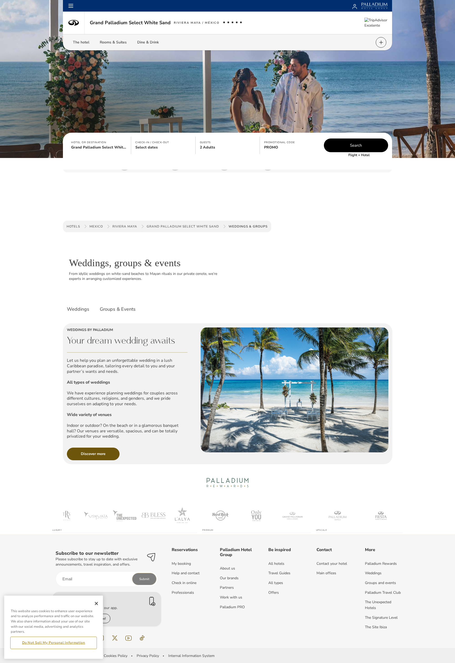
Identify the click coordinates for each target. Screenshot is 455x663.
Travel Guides (279, 573)
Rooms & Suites (113, 42)
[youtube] (128, 638)
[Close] (96, 603)
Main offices (326, 573)
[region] (53, 627)
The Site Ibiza (376, 627)
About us (227, 568)
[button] (99, 145)
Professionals (183, 592)
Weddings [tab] (78, 309)
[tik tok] (142, 638)
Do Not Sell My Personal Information (53, 642)
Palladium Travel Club (383, 592)
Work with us (231, 597)
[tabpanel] (227, 390)
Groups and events (380, 582)
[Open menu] (71, 6)
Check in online (184, 582)
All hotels (276, 563)
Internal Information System (191, 655)
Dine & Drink (148, 42)
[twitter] (114, 638)
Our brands (229, 578)
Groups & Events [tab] (118, 309)
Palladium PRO (232, 607)
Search (356, 145)
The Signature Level (381, 617)
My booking (181, 563)
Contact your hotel (331, 563)
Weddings (373, 573)
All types (275, 582)
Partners (227, 587)
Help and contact (186, 573)
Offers (273, 592)
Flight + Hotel (359, 155)
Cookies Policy (115, 655)
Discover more (93, 453)
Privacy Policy (148, 655)
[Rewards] (355, 5)
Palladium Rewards (381, 563)
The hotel (81, 42)
